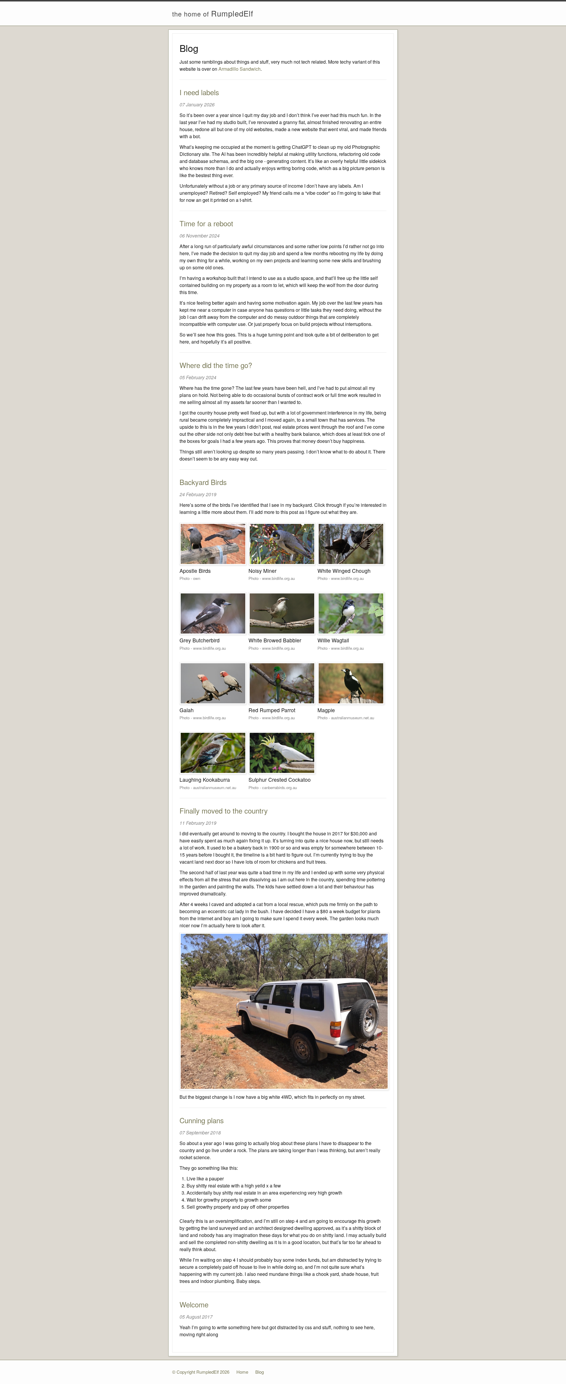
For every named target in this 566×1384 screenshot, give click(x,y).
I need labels (199, 92)
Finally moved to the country (224, 810)
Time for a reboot (206, 223)
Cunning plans (202, 1120)
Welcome (194, 1304)
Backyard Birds (203, 482)
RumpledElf (212, 13)
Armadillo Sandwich (239, 68)
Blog (259, 1372)
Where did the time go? (216, 365)
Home (242, 1372)
